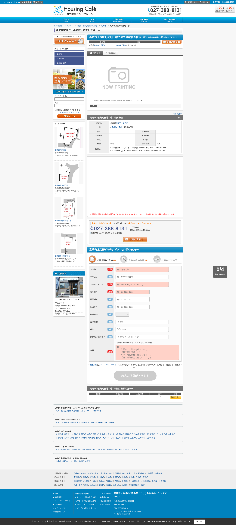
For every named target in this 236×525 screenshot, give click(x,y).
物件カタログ (59, 512)
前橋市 (58, 423)
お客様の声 (104, 497)
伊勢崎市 (65, 423)
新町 (72, 438)
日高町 (98, 438)
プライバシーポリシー (109, 365)
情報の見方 (177, 114)
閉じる (199, 521)
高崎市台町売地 (60, 150)
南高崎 (103, 450)
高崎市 (96, 45)
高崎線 (118, 45)
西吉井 (134, 450)
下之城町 (59, 438)
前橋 (86, 485)
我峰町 (77, 438)
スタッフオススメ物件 (85, 504)
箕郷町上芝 (154, 434)
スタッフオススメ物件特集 (90, 411)
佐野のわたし (112, 450)
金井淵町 (171, 434)
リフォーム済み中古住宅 (86, 497)
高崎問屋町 (90, 450)
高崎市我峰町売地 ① (63, 221)
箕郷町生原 (144, 434)
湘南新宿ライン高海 (82, 481)
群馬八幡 (81, 450)
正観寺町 (135, 434)
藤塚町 (128, 434)
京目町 (108, 434)
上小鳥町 (141, 438)
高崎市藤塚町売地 (61, 185)
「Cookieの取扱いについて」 (164, 522)
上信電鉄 (125, 481)
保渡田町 (82, 434)
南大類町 (91, 438)
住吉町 (118, 438)
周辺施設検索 (105, 501)
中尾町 (102, 434)
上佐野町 (102, 45)
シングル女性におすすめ (86, 508)
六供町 (138, 477)
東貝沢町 (163, 434)
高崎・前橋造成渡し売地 (86, 501)
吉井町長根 (150, 438)
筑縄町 (84, 438)
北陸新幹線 (145, 481)
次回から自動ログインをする (68, 110)
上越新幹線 (134, 481)
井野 (98, 450)
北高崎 (74, 450)
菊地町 (121, 434)
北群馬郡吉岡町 (96, 423)
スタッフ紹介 (105, 494)
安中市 (73, 423)
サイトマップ (59, 508)
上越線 (94, 481)
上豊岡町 (133, 438)
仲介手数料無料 (82, 494)
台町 (112, 438)
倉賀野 (63, 450)
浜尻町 (66, 434)
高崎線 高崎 (61, 63)
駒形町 (92, 477)
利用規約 (93, 365)
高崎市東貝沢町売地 (62, 256)
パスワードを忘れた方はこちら (66, 112)
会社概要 (58, 497)
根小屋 (121, 450)
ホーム (57, 494)
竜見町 (96, 434)
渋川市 (151, 473)
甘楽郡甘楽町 (105, 473)
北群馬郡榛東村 (83, 423)
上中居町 (74, 434)
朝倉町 (108, 477)
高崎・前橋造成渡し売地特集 (67, 411)
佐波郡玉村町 (109, 423)
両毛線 (154, 481)
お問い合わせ (105, 504)
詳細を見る (175, 397)
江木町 (66, 438)
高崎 (124, 45)
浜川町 (115, 434)
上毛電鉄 (162, 481)
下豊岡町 (125, 438)
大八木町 (106, 438)
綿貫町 (89, 434)
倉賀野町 (59, 434)
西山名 (128, 450)
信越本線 (102, 481)
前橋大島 (116, 485)
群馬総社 (125, 485)
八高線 (117, 481)
